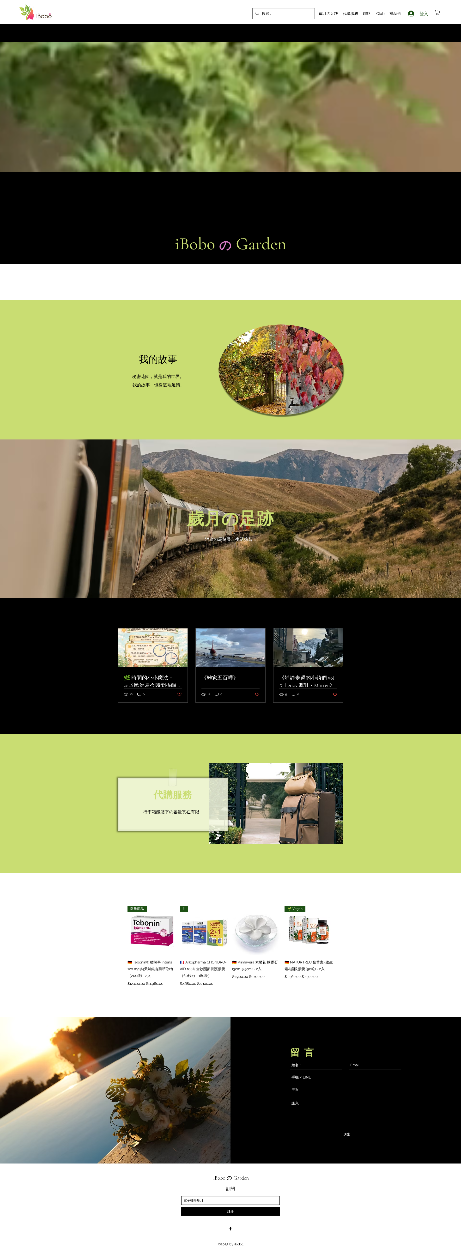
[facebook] (230, 1228)
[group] (230, 946)
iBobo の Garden (231, 1178)
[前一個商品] (120, 930)
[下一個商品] (340, 930)
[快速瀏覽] (256, 930)
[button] (438, 12)
